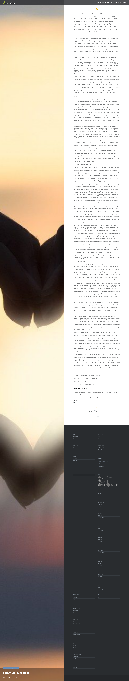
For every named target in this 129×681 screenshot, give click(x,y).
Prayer (74, 636)
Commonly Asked (101, 443)
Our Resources (114, 2)
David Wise (8, 677)
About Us (99, 2)
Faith (74, 621)
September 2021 (101, 559)
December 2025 (101, 500)
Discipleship (15, 668)
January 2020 (100, 589)
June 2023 (100, 521)
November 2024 (101, 513)
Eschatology (75, 443)
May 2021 (100, 567)
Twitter (106, 463)
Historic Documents (101, 445)
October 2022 (100, 532)
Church (74, 434)
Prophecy (75, 451)
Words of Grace (105, 2)
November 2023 (101, 519)
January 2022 (100, 550)
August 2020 (100, 580)
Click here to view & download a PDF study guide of (86, 397)
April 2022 (100, 543)
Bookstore (124, 2)
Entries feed (100, 599)
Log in (99, 597)
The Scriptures (76, 662)
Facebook (102, 463)
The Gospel (75, 656)
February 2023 (100, 528)
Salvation (75, 458)
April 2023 (100, 524)
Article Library (7, 668)
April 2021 (100, 570)
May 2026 (100, 495)
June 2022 (100, 539)
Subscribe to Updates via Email (107, 468)
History (74, 447)
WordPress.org (101, 603)
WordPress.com (104, 678)
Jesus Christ (75, 449)
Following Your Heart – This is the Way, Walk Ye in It (84, 384)
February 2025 (100, 508)
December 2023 (101, 517)
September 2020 (101, 578)
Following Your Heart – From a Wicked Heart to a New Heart (85, 378)
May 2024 (100, 515)
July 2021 (99, 563)
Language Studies (76, 634)
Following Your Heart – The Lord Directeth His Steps (84, 381)
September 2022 (101, 535)
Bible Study (75, 432)
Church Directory (101, 449)
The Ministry (75, 660)
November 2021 (101, 554)
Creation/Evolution (76, 436)
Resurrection (75, 453)
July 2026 (99, 493)
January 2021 (100, 576)
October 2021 (100, 556)
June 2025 (100, 506)
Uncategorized (76, 667)
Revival (74, 456)
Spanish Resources (76, 652)
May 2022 (100, 541)
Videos (99, 436)
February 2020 (100, 587)
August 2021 (100, 561)
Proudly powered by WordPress (91, 678)
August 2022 (100, 537)
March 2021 (100, 572)
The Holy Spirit (76, 658)
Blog (119, 2)
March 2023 (100, 526)
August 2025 (100, 504)
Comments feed (101, 601)
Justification (75, 632)
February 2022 (100, 548)
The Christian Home (77, 654)
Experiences (75, 445)
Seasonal (75, 460)
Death (74, 438)
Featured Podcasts (101, 451)
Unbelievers (75, 665)
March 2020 (100, 585)
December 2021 (101, 552)
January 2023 (100, 530)
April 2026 (100, 497)
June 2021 (100, 565)
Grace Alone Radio (101, 453)
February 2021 (100, 574)
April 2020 (100, 583)
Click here (102, 466)
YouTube (109, 463)
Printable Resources (101, 447)
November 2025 (101, 502)
